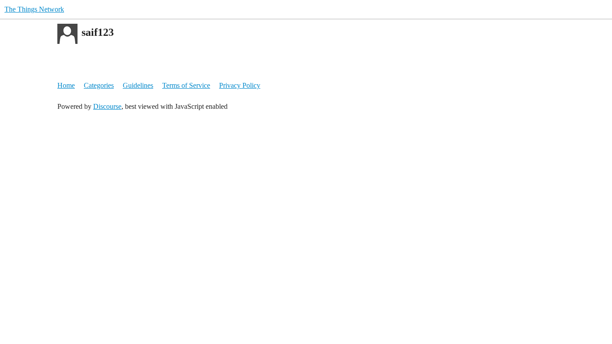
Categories (99, 85)
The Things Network (34, 9)
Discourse (107, 106)
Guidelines (138, 85)
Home (66, 85)
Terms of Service (186, 85)
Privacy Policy (239, 85)
